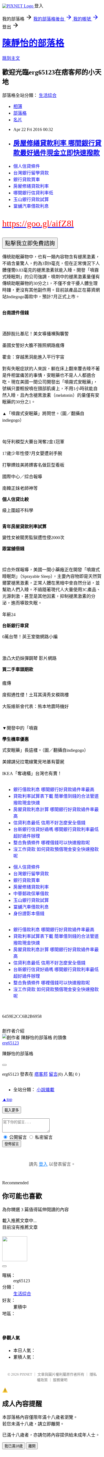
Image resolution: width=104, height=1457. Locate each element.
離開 (31, 1446)
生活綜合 (48, 95)
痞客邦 (41, 1074)
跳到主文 (11, 58)
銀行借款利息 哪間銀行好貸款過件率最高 (53, 789)
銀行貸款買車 (26, 179)
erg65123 (10, 1043)
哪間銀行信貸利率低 (33, 193)
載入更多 (11, 1110)
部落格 (20, 113)
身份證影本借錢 (28, 913)
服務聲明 (60, 1380)
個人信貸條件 (26, 166)
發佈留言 (11, 1144)
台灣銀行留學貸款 (31, 173)
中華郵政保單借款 (31, 893)
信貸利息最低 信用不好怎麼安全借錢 (49, 822)
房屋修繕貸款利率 (31, 186)
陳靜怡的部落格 (33, 43)
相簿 (17, 106)
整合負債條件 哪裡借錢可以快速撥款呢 (51, 842)
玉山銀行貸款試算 (31, 199)
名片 (17, 119)
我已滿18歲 (13, 1446)
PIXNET (26, 1374)
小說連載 (45, 1089)
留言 (53, 1074)
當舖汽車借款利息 (31, 206)
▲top (7, 1099)
